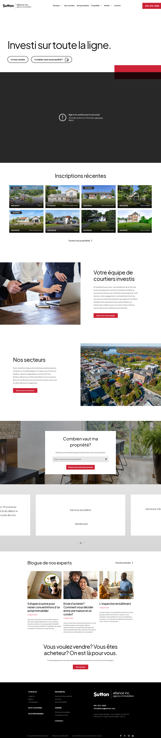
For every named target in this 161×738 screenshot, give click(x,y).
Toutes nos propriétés (79, 240)
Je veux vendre (18, 59)
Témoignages (33, 702)
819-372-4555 (152, 6)
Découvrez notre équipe (106, 316)
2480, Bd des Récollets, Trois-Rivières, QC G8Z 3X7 (112, 714)
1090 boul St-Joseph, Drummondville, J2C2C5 (109, 716)
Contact (117, 6)
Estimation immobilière (62, 712)
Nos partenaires (83, 6)
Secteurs (58, 699)
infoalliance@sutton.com (104, 708)
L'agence (31, 696)
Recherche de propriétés (63, 696)
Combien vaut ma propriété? (48, 59)
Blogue (30, 699)
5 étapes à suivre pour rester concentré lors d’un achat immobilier (43, 607)
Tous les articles (123, 562)
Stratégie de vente (61, 715)
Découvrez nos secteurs (25, 391)
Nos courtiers (69, 6)
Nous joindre (80, 667)
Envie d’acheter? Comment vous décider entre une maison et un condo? (78, 609)
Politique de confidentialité (60, 736)
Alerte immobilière (61, 702)
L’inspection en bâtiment (115, 603)
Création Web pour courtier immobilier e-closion (87, 736)
